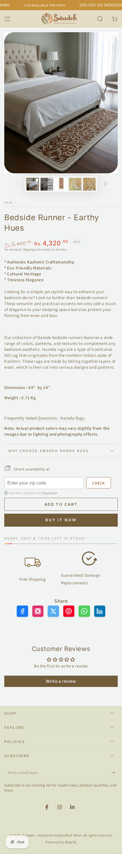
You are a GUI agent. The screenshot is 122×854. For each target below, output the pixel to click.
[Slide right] (105, 184)
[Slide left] (16, 184)
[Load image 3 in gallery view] (61, 184)
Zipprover (49, 493)
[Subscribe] (114, 773)
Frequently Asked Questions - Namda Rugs (45, 418)
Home (8, 202)
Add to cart (61, 504)
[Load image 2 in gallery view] (47, 184)
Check (98, 483)
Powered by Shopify (61, 842)
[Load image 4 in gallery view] (75, 184)
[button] (99, 19)
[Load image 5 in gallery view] (89, 184)
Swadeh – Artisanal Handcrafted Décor (52, 835)
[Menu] (7, 19)
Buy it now (61, 520)
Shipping (29, 249)
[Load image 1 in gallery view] (32, 184)
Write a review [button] (61, 681)
